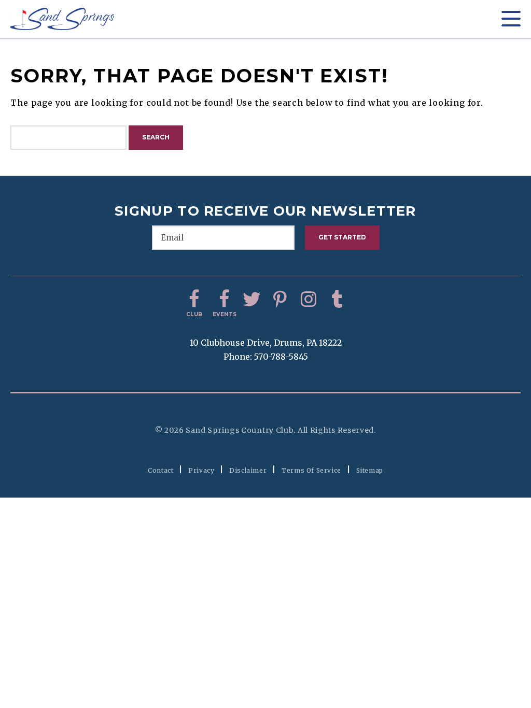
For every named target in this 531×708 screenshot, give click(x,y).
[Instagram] (308, 299)
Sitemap (369, 470)
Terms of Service (311, 470)
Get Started (342, 237)
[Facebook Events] (223, 299)
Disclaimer (248, 470)
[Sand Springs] (62, 19)
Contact (160, 470)
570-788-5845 (281, 356)
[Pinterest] (280, 299)
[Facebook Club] (194, 299)
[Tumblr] (337, 299)
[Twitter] (251, 299)
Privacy (201, 470)
